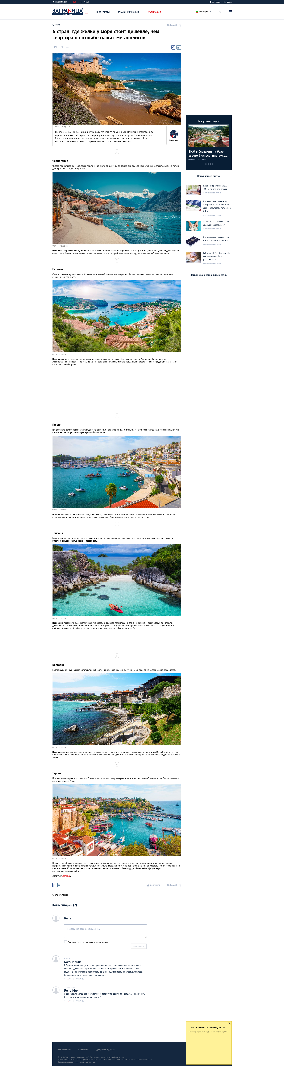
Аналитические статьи (197, 159)
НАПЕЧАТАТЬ (155, 885)
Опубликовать (139, 946)
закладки (216, 2)
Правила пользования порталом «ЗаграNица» (77, 1062)
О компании (83, 1049)
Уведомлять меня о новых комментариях (88, 942)
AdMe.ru (66, 875)
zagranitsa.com (61, 2)
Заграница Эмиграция (67, 11)
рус (74, 2)
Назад (57, 25)
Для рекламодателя (105, 1049)
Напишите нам (64, 1049)
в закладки (172, 25)
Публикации (154, 12)
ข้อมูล (86, 2)
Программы (103, 12)
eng (80, 2)
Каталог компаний (128, 12)
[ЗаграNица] (173, 134)
